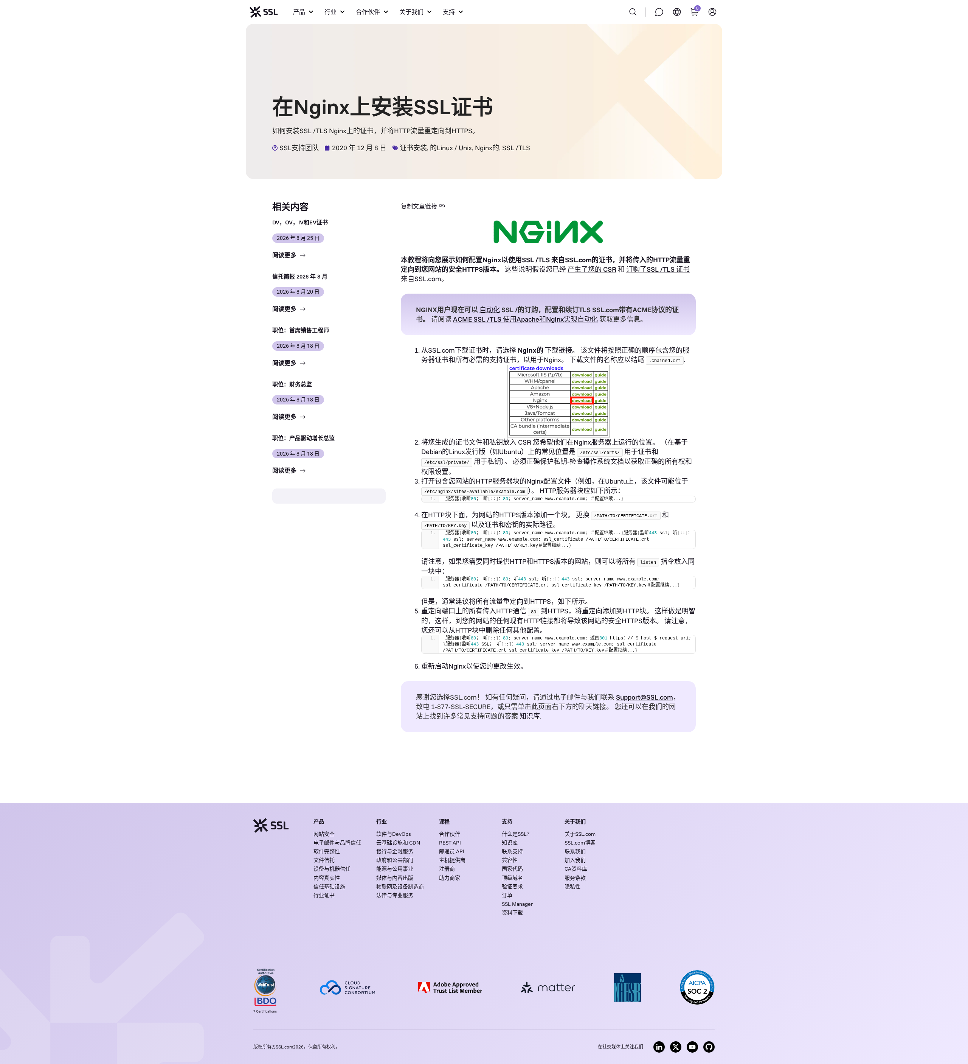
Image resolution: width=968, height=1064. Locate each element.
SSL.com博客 (580, 842)
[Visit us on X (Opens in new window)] (675, 1047)
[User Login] (712, 12)
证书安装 (413, 147)
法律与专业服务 (394, 895)
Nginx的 (487, 147)
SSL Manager (517, 904)
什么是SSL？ (517, 834)
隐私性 (572, 886)
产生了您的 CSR (592, 269)
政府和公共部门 (394, 860)
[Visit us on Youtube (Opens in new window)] (692, 1047)
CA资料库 (576, 868)
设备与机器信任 (332, 868)
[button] (303, 12)
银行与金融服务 (394, 851)
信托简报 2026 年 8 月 (299, 276)
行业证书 (324, 895)
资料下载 (512, 912)
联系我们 (575, 851)
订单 (507, 895)
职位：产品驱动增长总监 (303, 438)
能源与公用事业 (394, 868)
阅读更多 (285, 255)
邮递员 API (451, 851)
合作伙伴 (449, 834)
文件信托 (324, 860)
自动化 (489, 309)
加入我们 (575, 860)
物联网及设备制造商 (400, 886)
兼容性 (510, 860)
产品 (318, 821)
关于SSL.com (580, 834)
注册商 (447, 868)
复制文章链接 (419, 206)
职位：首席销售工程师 (300, 330)
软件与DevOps (393, 834)
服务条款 (575, 877)
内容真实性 (326, 877)
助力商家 (449, 877)
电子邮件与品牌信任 (337, 842)
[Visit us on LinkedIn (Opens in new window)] (659, 1047)
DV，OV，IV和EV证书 (300, 222)
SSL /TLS (516, 147)
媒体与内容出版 (394, 877)
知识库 (510, 842)
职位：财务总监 (292, 384)
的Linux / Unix (451, 147)
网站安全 (324, 834)
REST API (450, 842)
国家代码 (512, 868)
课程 (444, 821)
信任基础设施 (329, 886)
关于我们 (575, 821)
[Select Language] (677, 12)
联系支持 (512, 851)
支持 (507, 821)
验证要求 (512, 886)
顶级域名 (512, 877)
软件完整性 (326, 851)
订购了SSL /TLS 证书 (658, 269)
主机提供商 (452, 860)
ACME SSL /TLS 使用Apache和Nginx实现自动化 (525, 319)
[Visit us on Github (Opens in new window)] (709, 1047)
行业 (381, 821)
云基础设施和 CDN (398, 842)
